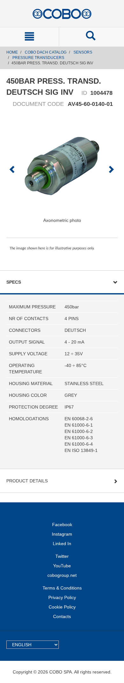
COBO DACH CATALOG (45, 52)
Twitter (62, 556)
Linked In (62, 543)
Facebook (62, 524)
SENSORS (82, 52)
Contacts (62, 616)
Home (12, 52)
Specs (13, 282)
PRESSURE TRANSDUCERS (38, 57)
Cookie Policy (62, 606)
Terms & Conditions (62, 587)
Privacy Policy (62, 597)
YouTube (62, 565)
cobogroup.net (62, 575)
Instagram (62, 534)
